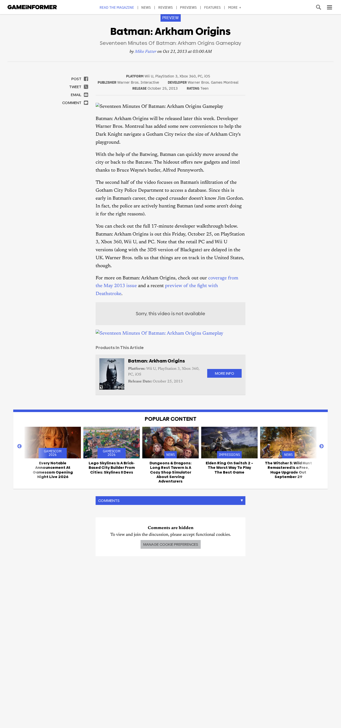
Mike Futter (145, 52)
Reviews (165, 7)
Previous (19, 446)
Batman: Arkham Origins (156, 361)
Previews (188, 7)
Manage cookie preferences (170, 544)
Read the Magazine (117, 7)
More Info (224, 373)
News (146, 7)
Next (321, 446)
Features (212, 7)
